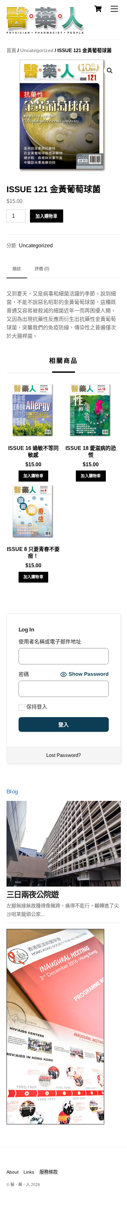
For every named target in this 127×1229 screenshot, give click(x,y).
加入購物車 (46, 216)
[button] (110, 71)
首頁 (11, 50)
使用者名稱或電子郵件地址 (50, 641)
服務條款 (48, 1172)
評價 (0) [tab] (42, 268)
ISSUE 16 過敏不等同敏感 (33, 451)
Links (28, 1172)
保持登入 (36, 707)
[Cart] (98, 8)
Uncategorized (36, 50)
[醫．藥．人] (46, 31)
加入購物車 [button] (33, 476)
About (13, 1172)
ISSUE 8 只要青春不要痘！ (33, 552)
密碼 (24, 674)
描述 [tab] (16, 268)
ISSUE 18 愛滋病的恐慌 (90, 451)
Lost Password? (63, 755)
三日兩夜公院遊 (33, 894)
